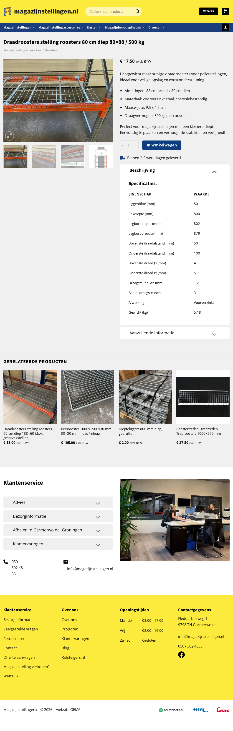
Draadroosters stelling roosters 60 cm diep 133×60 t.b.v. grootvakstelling (27, 433)
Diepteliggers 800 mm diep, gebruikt (140, 431)
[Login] (225, 27)
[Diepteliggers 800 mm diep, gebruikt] (145, 397)
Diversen (155, 27)
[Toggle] (214, 171)
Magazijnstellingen (17, 27)
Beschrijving (142, 170)
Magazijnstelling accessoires (59, 27)
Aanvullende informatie (151, 333)
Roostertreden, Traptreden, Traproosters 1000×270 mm (198, 431)
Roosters (51, 50)
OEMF (75, 709)
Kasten (92, 27)
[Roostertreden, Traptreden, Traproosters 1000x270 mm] (203, 397)
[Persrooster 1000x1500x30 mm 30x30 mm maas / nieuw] (87, 397)
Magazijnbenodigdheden (123, 27)
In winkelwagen (162, 145)
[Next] (105, 100)
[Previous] (11, 100)
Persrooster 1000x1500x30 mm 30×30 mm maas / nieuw (86, 431)
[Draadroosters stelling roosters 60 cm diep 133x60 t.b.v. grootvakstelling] (30, 397)
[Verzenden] (137, 11)
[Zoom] (9, 135)
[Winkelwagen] (225, 11)
